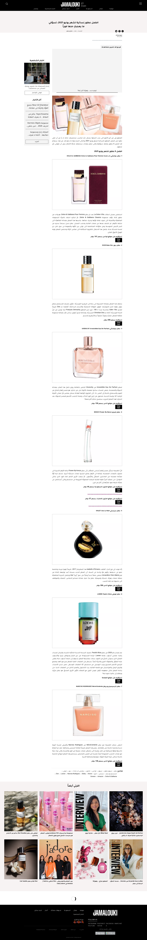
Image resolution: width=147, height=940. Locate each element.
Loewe (62, 774)
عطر (115, 771)
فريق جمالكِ (64, 929)
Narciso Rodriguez (73, 774)
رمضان (36, 9)
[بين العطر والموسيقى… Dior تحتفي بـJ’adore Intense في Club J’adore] (56, 859)
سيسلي (101, 774)
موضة (111, 9)
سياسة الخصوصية (40, 929)
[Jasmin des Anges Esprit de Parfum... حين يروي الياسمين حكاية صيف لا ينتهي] (126, 811)
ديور (69, 771)
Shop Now (118, 240)
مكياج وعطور (69, 31)
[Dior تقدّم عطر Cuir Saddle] (21, 859)
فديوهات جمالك (56, 910)
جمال (101, 9)
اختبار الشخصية (50, 9)
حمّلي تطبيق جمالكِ (105, 929)
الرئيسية (80, 31)
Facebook (110, 924)
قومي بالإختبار (37, 93)
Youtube (91, 926)
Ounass (93, 776)
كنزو (95, 774)
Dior (57, 774)
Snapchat (118, 924)
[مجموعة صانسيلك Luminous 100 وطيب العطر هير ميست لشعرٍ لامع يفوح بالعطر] (56, 811)
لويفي (65, 771)
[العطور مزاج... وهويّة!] (91, 859)
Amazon (100, 776)
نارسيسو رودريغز (111, 774)
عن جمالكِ (73, 929)
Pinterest (101, 924)
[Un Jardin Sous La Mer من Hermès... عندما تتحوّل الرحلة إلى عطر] (126, 859)
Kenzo (90, 774)
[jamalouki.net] (73, 4)
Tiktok (99, 926)
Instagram (92, 924)
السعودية (89, 9)
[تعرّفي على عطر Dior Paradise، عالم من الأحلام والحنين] (21, 811)
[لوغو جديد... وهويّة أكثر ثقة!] (87, 69)
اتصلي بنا (82, 929)
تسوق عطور (108, 771)
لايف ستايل (66, 9)
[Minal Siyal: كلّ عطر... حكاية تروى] (91, 811)
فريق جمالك (119, 35)
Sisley (83, 774)
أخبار (77, 9)
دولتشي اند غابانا (78, 771)
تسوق (100, 771)
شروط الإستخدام (53, 929)
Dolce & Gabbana (111, 776)
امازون (88, 771)
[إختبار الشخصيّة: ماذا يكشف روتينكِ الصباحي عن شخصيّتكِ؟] (37, 73)
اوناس (94, 771)
